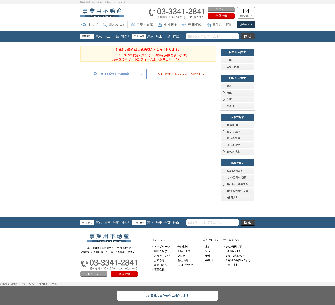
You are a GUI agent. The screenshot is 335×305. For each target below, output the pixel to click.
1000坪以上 (233, 151)
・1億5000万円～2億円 (236, 260)
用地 (229, 60)
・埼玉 (206, 251)
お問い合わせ (246, 16)
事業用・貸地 (222, 24)
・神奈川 (208, 260)
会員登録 (221, 15)
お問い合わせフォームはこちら (184, 73)
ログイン (221, 9)
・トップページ (160, 246)
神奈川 (126, 36)
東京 (99, 36)
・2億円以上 (230, 264)
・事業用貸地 (159, 264)
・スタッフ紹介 (160, 255)
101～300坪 (233, 131)
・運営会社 (158, 269)
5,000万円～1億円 (237, 177)
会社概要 (170, 24)
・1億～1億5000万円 (235, 255)
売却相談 (195, 24)
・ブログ (180, 255)
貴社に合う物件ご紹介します (170, 295)
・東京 (206, 246)
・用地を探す (159, 251)
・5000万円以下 (232, 246)
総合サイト (246, 24)
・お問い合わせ (184, 264)
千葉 (116, 36)
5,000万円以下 (235, 170)
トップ (93, 24)
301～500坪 (233, 138)
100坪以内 (232, 125)
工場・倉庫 (145, 24)
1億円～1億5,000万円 (238, 184)
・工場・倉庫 (183, 251)
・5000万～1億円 (233, 251)
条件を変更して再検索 (115, 73)
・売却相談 (181, 246)
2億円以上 (232, 197)
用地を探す (117, 24)
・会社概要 (181, 260)
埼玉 (107, 36)
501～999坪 (233, 145)
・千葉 (206, 255)
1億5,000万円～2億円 (238, 190)
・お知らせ (158, 260)
